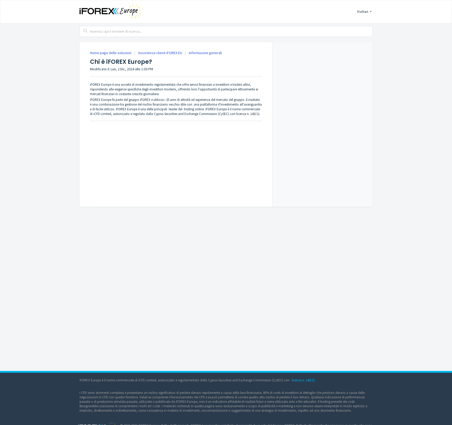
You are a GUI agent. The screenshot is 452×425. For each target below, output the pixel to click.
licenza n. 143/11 (303, 380)
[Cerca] (85, 31)
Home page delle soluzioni (111, 52)
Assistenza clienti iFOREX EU (160, 52)
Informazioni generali (205, 52)
